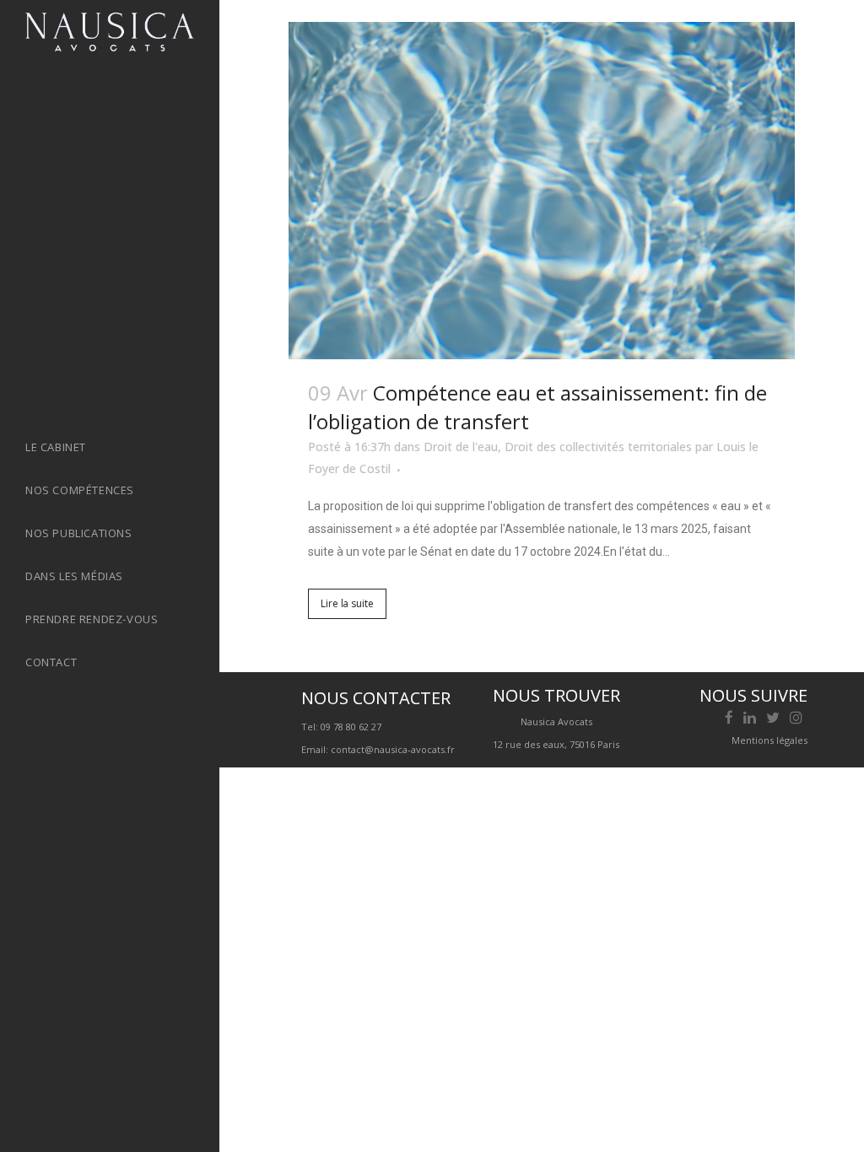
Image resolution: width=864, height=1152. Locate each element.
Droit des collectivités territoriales (598, 447)
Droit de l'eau (461, 447)
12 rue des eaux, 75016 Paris (556, 744)
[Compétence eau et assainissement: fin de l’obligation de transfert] (542, 190)
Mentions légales (769, 740)
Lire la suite (347, 603)
